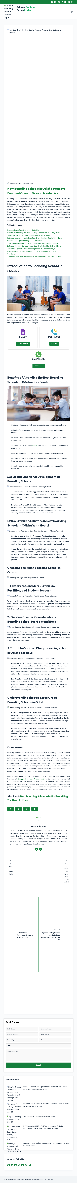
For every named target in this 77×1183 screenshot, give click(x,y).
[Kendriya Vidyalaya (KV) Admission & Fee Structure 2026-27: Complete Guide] (14, 1147)
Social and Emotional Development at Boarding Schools (28, 235)
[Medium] (72, 2)
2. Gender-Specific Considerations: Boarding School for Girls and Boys (34, 246)
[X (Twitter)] (55, 2)
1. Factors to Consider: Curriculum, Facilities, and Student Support (32, 243)
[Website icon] (40, 849)
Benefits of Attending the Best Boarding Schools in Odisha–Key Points (33, 233)
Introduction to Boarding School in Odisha (23, 230)
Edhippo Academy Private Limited (32, 779)
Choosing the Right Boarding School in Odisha (24, 241)
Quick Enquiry (23, 344)
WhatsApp (38, 366)
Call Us (54, 344)
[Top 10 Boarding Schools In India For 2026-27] (14, 1119)
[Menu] (72, 11)
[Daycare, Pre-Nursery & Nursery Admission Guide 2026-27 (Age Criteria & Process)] (14, 1108)
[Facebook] (52, 2)
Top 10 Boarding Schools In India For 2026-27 (41, 1116)
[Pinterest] (69, 2)
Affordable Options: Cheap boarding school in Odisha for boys (31, 249)
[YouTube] (65, 2)
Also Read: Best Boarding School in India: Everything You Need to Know (34, 257)
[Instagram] (59, 2)
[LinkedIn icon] (36, 849)
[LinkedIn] (62, 2)
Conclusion (11, 254)
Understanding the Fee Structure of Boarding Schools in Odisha (31, 251)
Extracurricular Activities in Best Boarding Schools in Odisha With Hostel (34, 238)
